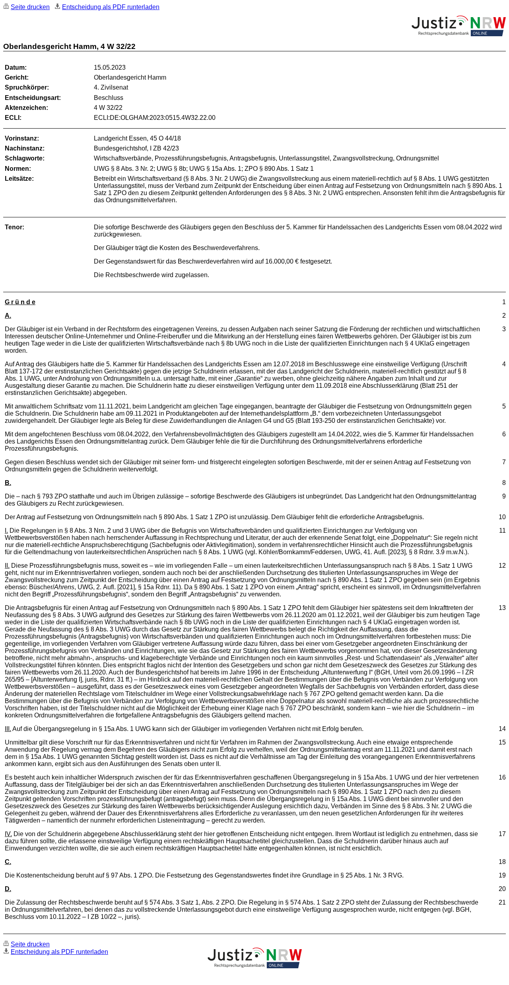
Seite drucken (30, 7)
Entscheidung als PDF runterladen (110, 7)
